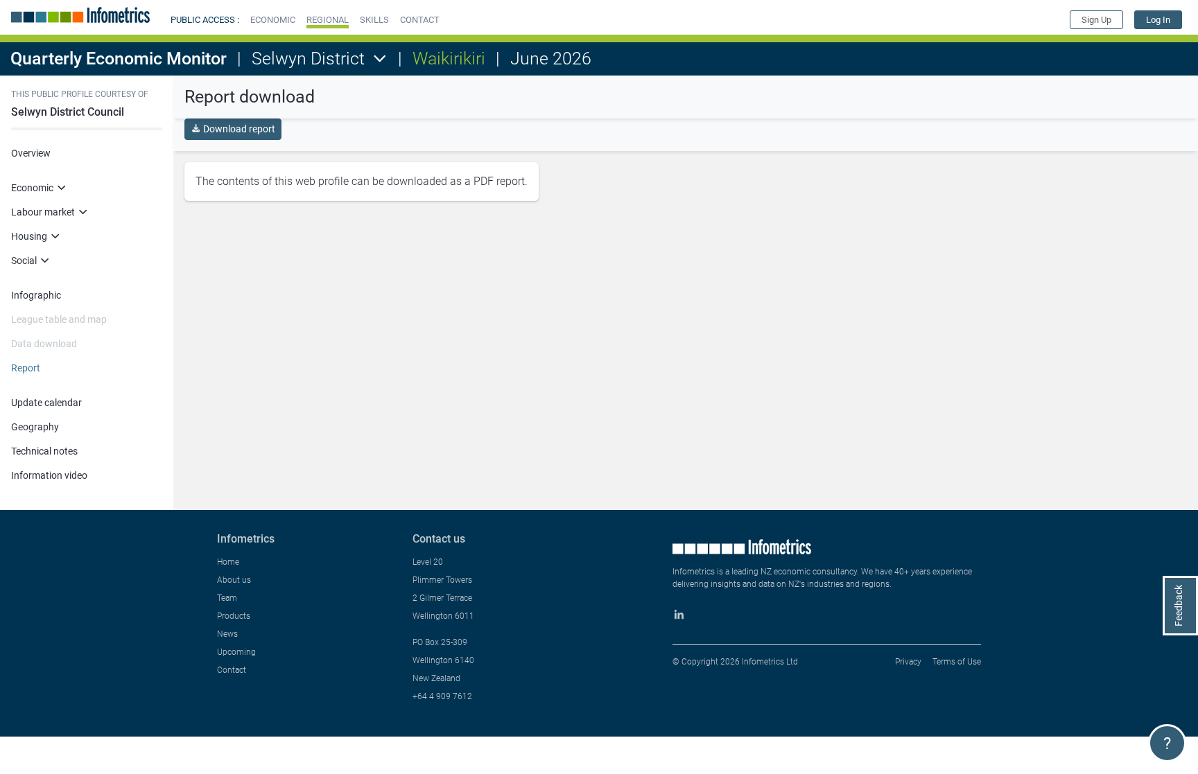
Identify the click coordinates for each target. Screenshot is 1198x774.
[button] (273, 19)
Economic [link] (32, 187)
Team (227, 598)
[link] (1158, 20)
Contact (231, 670)
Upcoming (236, 652)
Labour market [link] (43, 212)
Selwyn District (308, 59)
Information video (49, 475)
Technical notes (44, 451)
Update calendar (46, 402)
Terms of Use (956, 662)
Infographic (36, 295)
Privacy (908, 662)
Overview (31, 153)
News (227, 634)
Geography (35, 426)
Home (228, 562)
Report (25, 367)
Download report (239, 128)
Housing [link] (29, 236)
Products (233, 616)
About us (234, 580)
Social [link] (24, 260)
